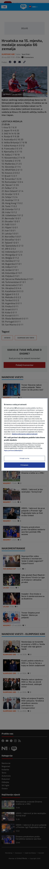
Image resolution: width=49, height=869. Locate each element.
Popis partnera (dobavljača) (13, 450)
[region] (24, 434)
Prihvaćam (24, 465)
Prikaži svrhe (24, 458)
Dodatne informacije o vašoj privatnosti (24, 434)
